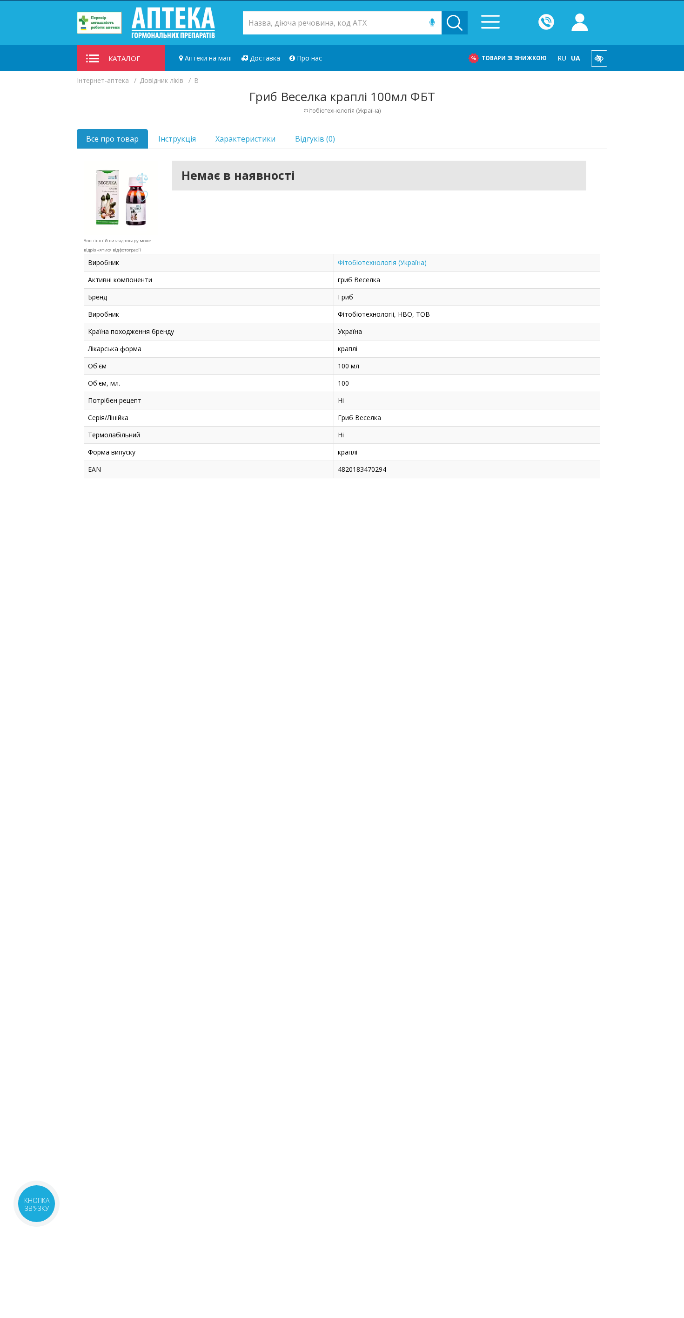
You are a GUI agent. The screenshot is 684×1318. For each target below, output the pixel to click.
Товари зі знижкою (514, 58)
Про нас (308, 58)
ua (575, 58)
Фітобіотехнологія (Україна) (382, 262)
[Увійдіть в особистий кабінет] (579, 22)
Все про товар (112, 139)
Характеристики (245, 139)
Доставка (264, 58)
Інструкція (177, 139)
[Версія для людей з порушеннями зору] (599, 58)
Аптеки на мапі (207, 58)
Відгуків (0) (315, 139)
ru (561, 58)
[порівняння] (142, 178)
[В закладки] (142, 197)
